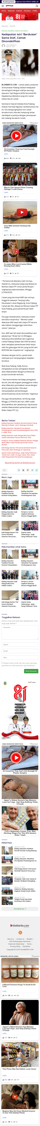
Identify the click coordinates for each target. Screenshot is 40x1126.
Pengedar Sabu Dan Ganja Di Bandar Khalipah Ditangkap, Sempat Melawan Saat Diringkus (25, 880)
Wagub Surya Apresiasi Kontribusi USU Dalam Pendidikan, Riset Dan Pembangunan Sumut (23, 900)
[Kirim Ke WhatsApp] (36, 470)
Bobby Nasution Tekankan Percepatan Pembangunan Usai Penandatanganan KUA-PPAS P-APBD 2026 (20, 430)
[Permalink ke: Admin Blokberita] (3, 46)
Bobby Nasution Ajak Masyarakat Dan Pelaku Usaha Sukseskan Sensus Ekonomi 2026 (19, 436)
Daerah (4, 31)
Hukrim (17, 31)
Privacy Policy (15, 946)
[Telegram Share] (32, 470)
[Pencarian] (37, 6)
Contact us (20, 939)
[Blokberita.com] (9, 6)
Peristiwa (24, 31)
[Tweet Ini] (23, 470)
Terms (29, 944)
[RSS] (20, 933)
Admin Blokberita (11, 45)
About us (10, 939)
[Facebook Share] (19, 470)
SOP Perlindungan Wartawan (20, 941)
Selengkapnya (19, 909)
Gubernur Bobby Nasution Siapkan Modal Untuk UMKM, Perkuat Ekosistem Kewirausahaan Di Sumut (24, 890)
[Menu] (3, 6)
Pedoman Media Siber (16, 944)
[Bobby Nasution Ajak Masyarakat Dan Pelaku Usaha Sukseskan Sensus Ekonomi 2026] (10, 505)
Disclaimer (26, 946)
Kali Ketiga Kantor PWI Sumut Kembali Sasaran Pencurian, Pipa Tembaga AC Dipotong (19, 449)
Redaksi (30, 939)
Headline (11, 31)
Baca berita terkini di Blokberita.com (20, 462)
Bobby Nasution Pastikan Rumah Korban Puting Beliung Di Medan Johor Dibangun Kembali (19, 424)
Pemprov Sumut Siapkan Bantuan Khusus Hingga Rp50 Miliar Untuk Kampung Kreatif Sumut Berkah (20, 443)
